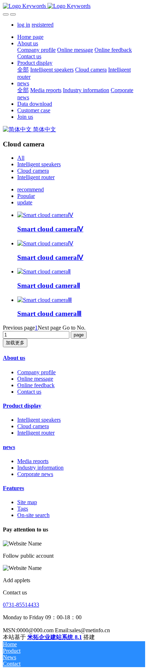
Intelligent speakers (39, 164)
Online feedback (36, 385)
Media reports (32, 461)
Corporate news (35, 474)
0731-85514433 (21, 605)
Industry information (40, 468)
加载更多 (15, 342)
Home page (30, 37)
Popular (26, 196)
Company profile (36, 372)
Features (13, 488)
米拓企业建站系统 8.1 (54, 637)
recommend (30, 189)
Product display (22, 406)
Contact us (29, 392)
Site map (27, 502)
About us (14, 358)
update (24, 202)
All (20, 158)
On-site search (33, 515)
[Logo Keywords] (74, 6)
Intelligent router (36, 177)
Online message (35, 379)
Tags (22, 509)
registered (43, 25)
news (9, 447)
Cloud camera (33, 171)
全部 (23, 70)
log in (23, 25)
